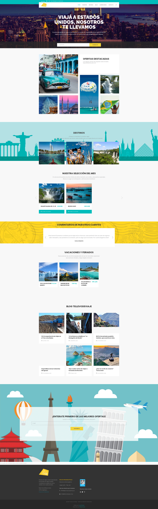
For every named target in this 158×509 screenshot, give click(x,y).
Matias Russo (82, 506)
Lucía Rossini (81, 505)
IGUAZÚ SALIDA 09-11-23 (48, 206)
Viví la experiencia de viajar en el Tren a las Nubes (51, 337)
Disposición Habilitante (44, 491)
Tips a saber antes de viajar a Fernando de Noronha (78, 369)
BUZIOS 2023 (72, 206)
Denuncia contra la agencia (65, 482)
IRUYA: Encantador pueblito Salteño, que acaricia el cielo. (105, 337)
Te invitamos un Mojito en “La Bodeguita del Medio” (78, 337)
